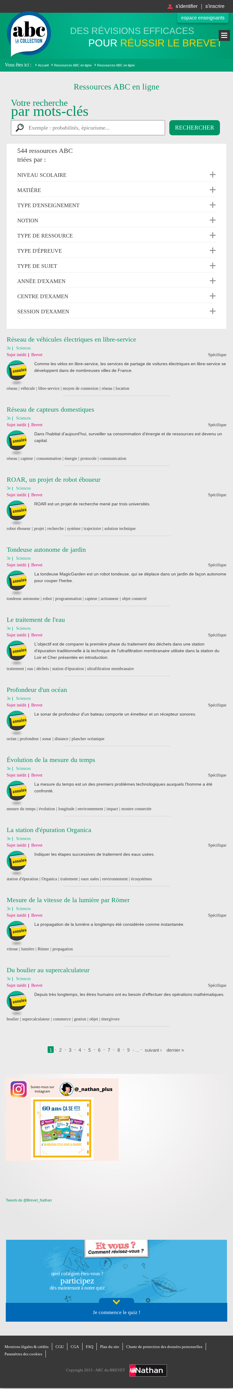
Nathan (148, 1370)
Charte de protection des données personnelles (164, 1346)
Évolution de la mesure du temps (51, 760)
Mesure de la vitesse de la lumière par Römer (68, 900)
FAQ (89, 1346)
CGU (60, 1346)
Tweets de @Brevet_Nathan (29, 1200)
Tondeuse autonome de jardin (46, 549)
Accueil (43, 65)
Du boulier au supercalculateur (48, 970)
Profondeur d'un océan (37, 689)
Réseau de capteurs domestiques (50, 409)
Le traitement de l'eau (36, 619)
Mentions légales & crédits (27, 1346)
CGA (75, 1346)
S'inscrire (215, 6)
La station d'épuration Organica (49, 830)
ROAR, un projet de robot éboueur (53, 479)
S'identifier (187, 6)
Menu (224, 35)
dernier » (175, 1050)
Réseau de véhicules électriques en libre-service (71, 339)
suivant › (153, 1050)
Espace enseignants (203, 17)
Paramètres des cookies (23, 1354)
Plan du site (109, 1346)
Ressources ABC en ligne (73, 65)
